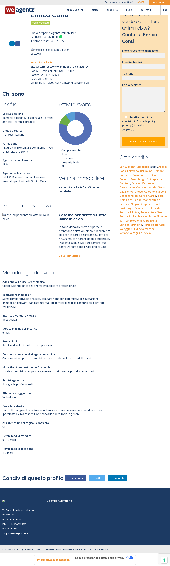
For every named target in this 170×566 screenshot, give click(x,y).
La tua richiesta (131, 85)
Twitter (97, 478)
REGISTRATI (160, 2)
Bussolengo (137, 179)
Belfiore (159, 171)
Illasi (160, 196)
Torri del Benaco (154, 225)
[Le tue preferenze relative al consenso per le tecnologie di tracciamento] (164, 560)
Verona (150, 229)
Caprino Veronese (143, 183)
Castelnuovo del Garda (151, 187)
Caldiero (125, 183)
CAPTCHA (128, 130)
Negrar (135, 204)
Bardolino (146, 171)
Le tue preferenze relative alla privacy (99, 557)
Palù (157, 204)
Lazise (138, 200)
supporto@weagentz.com (15, 533)
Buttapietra (154, 179)
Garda (152, 196)
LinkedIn (119, 478)
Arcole (162, 167)
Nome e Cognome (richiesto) (140, 50)
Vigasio (137, 233)
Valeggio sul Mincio (132, 229)
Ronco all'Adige (129, 212)
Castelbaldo (127, 187)
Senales (124, 225)
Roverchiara (148, 212)
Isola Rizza (126, 200)
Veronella (126, 233)
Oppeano (147, 204)
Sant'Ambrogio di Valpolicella (138, 220)
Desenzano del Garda (133, 196)
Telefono (127, 73)
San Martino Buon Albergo (150, 216)
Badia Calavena (129, 171)
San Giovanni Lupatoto (138, 167)
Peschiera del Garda (147, 208)
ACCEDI (141, 2)
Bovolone (138, 175)
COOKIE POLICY (100, 549)
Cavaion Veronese (131, 191)
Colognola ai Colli (155, 191)
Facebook (76, 478)
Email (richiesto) (132, 62)
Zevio (147, 233)
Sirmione (136, 225)
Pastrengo (126, 208)
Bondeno (125, 175)
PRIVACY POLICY (83, 549)
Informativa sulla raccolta (53, 559)
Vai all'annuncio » (70, 255)
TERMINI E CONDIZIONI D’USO (59, 549)
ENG (165, 10)
